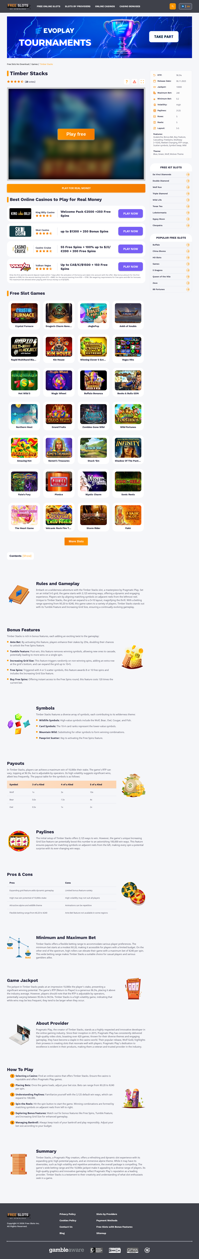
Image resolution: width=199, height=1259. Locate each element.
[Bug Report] (134, 82)
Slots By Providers (77, 6)
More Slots (76, 541)
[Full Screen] (142, 82)
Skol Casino (42, 230)
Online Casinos (105, 6)
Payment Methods (106, 1220)
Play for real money (76, 188)
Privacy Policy (68, 1214)
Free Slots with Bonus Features (114, 1226)
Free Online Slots (48, 6)
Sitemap (101, 1233)
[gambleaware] (66, 1250)
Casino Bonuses (130, 6)
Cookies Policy (68, 1220)
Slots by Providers (106, 1214)
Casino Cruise (43, 247)
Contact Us (66, 1226)
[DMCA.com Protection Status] (115, 1250)
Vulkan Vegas (43, 265)
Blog (62, 1233)
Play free (76, 134)
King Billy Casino (45, 212)
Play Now (130, 213)
